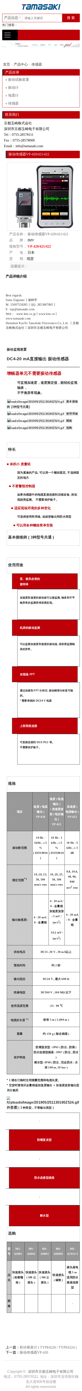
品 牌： (18, 240)
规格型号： (18, 246)
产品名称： (18, 234)
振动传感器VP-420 (34, 1352)
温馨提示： (19, 266)
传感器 (36, 64)
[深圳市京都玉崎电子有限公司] (41, 6)
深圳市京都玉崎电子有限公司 (50, 1371)
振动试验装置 (18, 79)
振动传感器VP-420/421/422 (48, 234)
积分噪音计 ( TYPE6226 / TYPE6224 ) (48, 1347)
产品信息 (11, 18)
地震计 (13, 95)
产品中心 (21, 64)
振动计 (13, 87)
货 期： (18, 259)
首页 (6, 64)
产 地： (18, 252)
